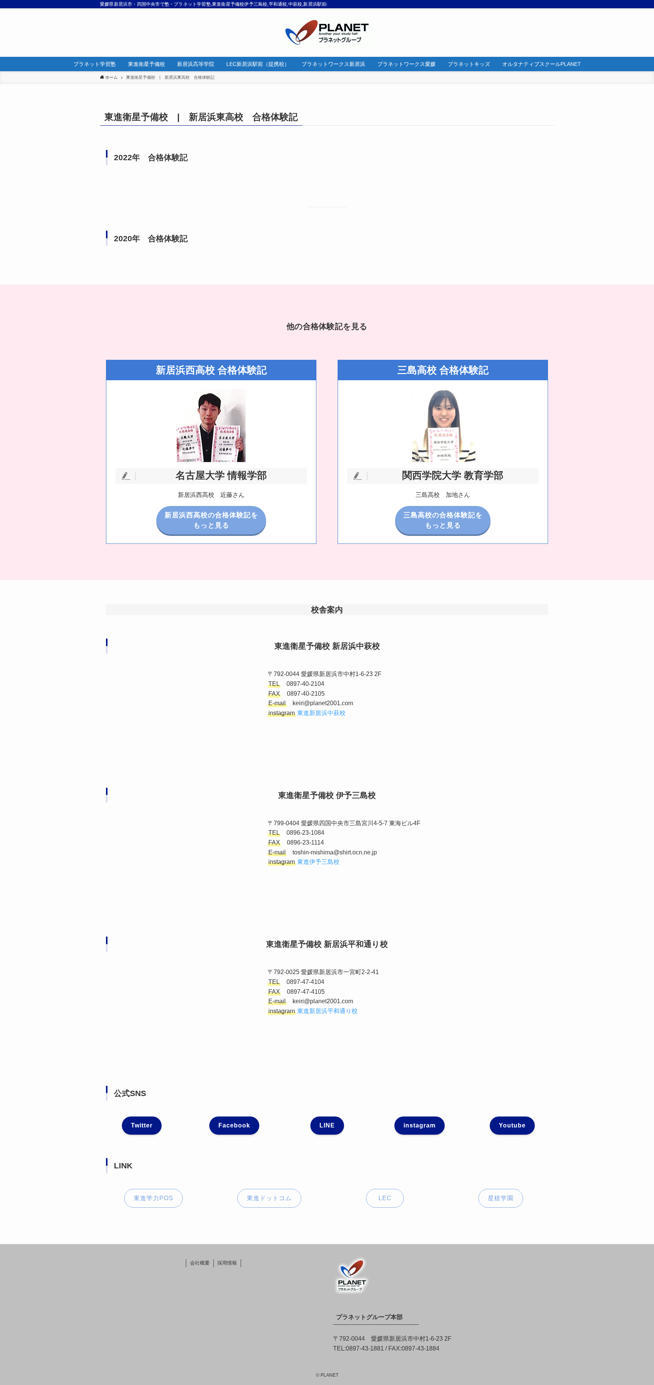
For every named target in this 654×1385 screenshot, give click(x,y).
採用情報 (227, 1263)
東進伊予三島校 (318, 862)
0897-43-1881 (365, 1348)
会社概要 (200, 1263)
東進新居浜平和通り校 (327, 1011)
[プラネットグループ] (327, 32)
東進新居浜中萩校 (321, 713)
